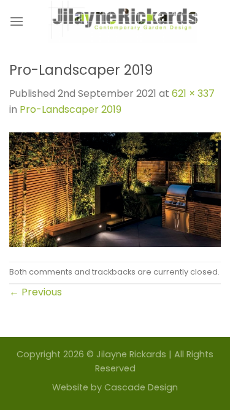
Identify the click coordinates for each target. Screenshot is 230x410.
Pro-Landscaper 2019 (70, 109)
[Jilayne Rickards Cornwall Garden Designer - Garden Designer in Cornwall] (122, 21)
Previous (35, 292)
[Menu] (16, 21)
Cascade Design (141, 387)
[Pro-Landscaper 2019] (115, 189)
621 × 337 (193, 93)
